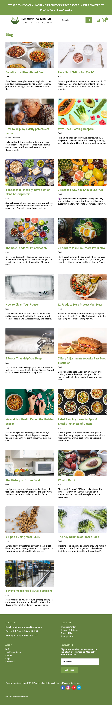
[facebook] (63, 687)
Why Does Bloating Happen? (76, 129)
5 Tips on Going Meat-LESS (22, 537)
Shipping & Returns (69, 630)
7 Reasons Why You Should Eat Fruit (80, 189)
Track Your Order (68, 627)
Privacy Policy (67, 636)
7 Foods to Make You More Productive (82, 248)
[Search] (89, 20)
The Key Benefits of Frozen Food (78, 537)
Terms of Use (67, 633)
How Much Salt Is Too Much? (76, 72)
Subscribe (69, 670)
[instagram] (68, 687)
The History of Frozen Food (22, 480)
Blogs (7, 658)
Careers (8, 655)
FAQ (7, 649)
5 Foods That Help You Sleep (23, 358)
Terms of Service (69, 683)
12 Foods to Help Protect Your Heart (80, 304)
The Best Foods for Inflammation (26, 248)
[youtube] (73, 687)
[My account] (98, 20)
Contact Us (10, 662)
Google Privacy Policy (50, 683)
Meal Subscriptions (13, 652)
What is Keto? (66, 480)
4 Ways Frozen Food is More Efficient (28, 590)
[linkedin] (79, 687)
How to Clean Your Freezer (22, 304)
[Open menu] (6, 20)
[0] (104, 20)
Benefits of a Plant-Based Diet (24, 72)
